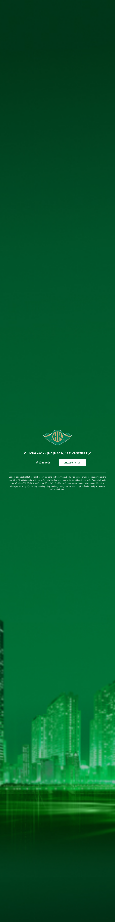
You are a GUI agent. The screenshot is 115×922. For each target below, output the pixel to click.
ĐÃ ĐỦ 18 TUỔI (42, 463)
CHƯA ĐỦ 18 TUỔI (72, 463)
